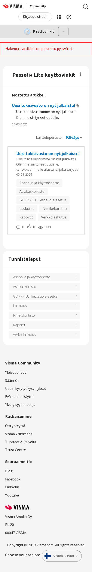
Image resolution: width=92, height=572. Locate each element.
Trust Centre (15, 449)
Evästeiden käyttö (19, 396)
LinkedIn (12, 487)
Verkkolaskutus (53, 217)
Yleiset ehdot (15, 372)
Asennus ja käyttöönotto (39, 183)
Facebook (13, 479)
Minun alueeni (59, 17)
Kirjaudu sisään (35, 16)
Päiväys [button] (72, 137)
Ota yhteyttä (15, 425)
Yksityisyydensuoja (20, 404)
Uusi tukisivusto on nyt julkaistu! (44, 105)
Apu (69, 17)
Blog (9, 471)
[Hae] (85, 6)
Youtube (12, 495)
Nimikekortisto (55, 208)
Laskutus (26, 208)
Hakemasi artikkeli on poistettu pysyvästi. (39, 48)
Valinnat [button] (80, 74)
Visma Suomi (63, 556)
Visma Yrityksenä (19, 434)
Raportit (26, 217)
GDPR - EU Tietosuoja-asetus (42, 200)
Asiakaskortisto (32, 191)
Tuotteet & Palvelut (20, 442)
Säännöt (12, 380)
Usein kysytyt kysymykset (25, 388)
